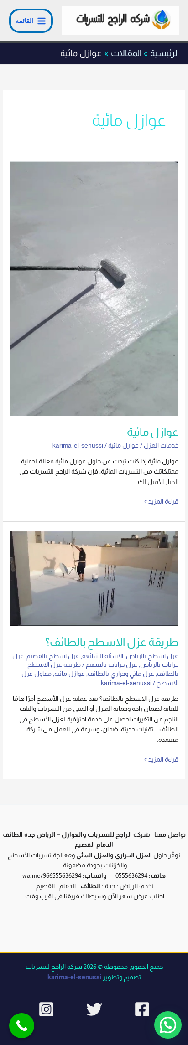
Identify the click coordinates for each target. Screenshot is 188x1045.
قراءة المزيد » (161, 501)
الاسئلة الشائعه (102, 656)
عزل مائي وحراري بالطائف (121, 673)
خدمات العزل (161, 445)
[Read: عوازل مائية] (94, 288)
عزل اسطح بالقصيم (52, 656)
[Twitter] (94, 1009)
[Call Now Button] (21, 1025)
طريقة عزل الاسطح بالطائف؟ (111, 642)
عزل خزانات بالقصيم (111, 664)
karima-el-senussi (74, 977)
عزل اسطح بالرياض (152, 656)
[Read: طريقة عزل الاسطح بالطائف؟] (94, 578)
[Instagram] (46, 1009)
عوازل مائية (152, 432)
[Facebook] (142, 1009)
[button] (168, 1025)
